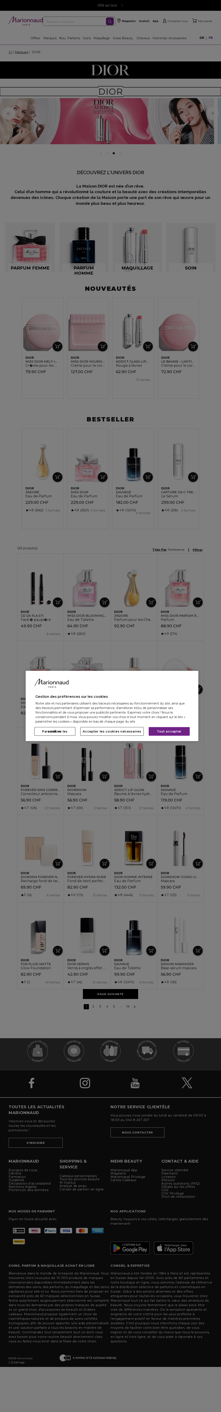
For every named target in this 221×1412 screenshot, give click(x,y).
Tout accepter (169, 731)
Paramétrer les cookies (55, 731)
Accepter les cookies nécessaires (112, 731)
